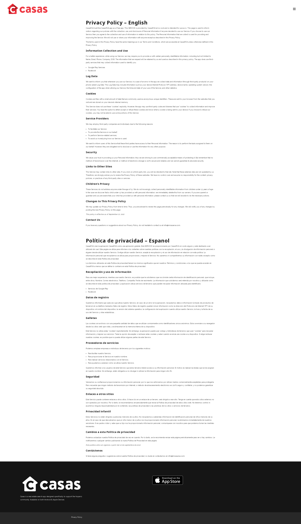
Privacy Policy (76, 517)
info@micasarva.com (172, 225)
